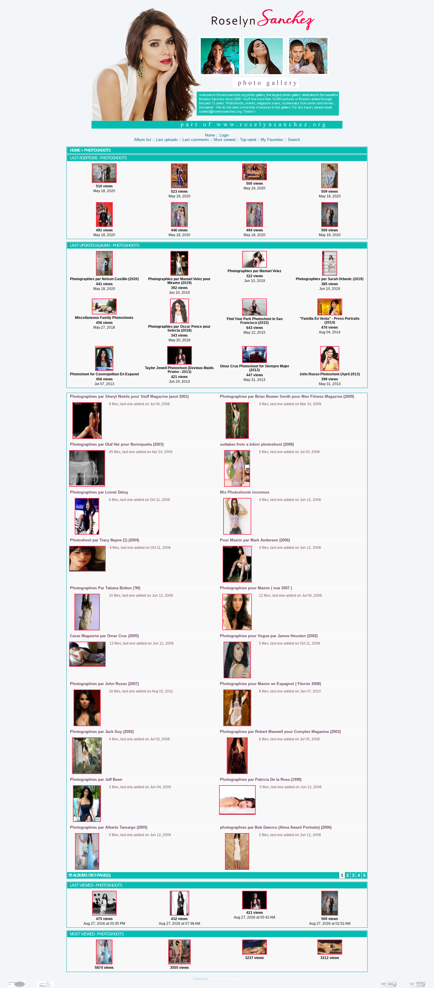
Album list (142, 139)
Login (224, 135)
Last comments (195, 139)
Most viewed (224, 139)
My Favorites (272, 139)
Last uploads (167, 139)
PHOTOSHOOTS (97, 150)
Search (294, 139)
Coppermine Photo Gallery (225, 978)
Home (210, 135)
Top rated (248, 139)
